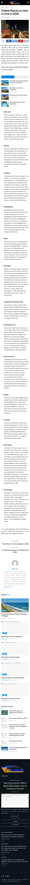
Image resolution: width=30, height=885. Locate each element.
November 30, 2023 (14, 751)
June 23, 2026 (5, 864)
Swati (3, 618)
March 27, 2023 (14, 84)
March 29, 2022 (14, 91)
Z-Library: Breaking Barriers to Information (18, 748)
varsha (15, 821)
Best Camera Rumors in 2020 (18, 718)
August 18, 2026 (5, 839)
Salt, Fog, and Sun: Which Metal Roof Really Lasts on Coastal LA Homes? (15, 786)
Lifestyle (7, 7)
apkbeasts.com (6, 680)
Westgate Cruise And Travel (10, 698)
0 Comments (16, 824)
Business (4, 857)
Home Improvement (15, 780)
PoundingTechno (8, 587)
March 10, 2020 (13, 720)
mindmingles (5, 639)
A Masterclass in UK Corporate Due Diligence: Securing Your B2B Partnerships (14, 861)
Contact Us (4, 776)
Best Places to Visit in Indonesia (16, 88)
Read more (15, 816)
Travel (12, 7)
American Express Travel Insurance (17, 103)
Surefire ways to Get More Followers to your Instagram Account (17, 726)
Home (2, 7)
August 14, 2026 (5, 852)
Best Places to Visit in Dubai (18, 95)
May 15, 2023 (16, 17)
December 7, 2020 (14, 106)
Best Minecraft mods (15, 741)
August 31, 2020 (13, 743)
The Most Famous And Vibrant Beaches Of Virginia (19, 81)
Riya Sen (7, 17)
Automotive (4, 844)
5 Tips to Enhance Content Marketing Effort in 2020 (17, 734)
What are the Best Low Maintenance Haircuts (16, 711)
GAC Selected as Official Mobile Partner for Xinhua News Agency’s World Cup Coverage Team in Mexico (14, 848)
